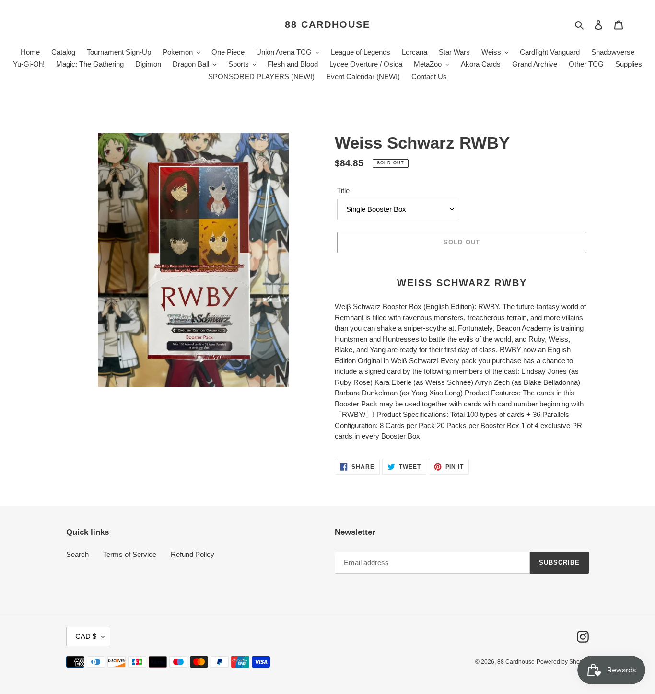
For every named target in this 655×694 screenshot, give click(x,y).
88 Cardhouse (327, 24)
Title (343, 190)
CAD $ (85, 636)
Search (77, 554)
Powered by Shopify (563, 662)
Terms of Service (129, 554)
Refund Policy (192, 554)
